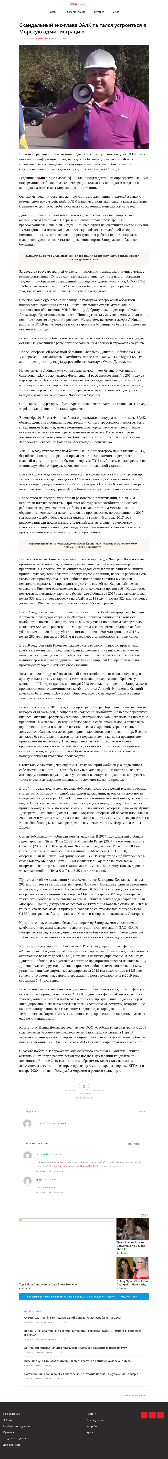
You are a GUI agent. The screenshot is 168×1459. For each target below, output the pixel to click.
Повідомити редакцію (16, 1426)
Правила (8, 1432)
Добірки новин (12, 1444)
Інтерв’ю (99, 12)
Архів (116, 12)
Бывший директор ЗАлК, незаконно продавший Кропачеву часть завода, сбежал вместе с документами (82, 257)
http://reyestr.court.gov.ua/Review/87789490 (76, 1166)
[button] (162, 12)
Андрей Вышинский (46, 38)
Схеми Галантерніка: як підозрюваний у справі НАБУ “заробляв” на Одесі (72, 1317)
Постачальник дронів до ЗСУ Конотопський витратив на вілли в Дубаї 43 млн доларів (81, 1374)
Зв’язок (7, 1420)
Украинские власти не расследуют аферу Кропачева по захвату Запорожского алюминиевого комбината (83, 545)
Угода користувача (14, 1438)
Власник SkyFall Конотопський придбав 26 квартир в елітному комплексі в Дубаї (77, 1361)
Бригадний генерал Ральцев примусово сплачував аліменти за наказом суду (75, 1348)
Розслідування (76, 12)
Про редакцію (11, 1413)
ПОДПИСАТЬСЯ (128, 1296)
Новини (53, 12)
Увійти (141, 1111)
